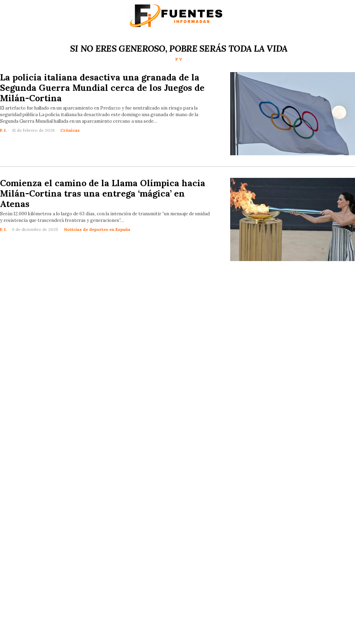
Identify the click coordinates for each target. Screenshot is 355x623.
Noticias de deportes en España (97, 229)
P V (178, 59)
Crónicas (70, 130)
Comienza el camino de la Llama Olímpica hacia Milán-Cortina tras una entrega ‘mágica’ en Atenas (102, 193)
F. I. (3, 130)
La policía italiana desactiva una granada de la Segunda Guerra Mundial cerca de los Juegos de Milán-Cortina (102, 87)
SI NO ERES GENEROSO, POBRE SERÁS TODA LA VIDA (179, 48)
